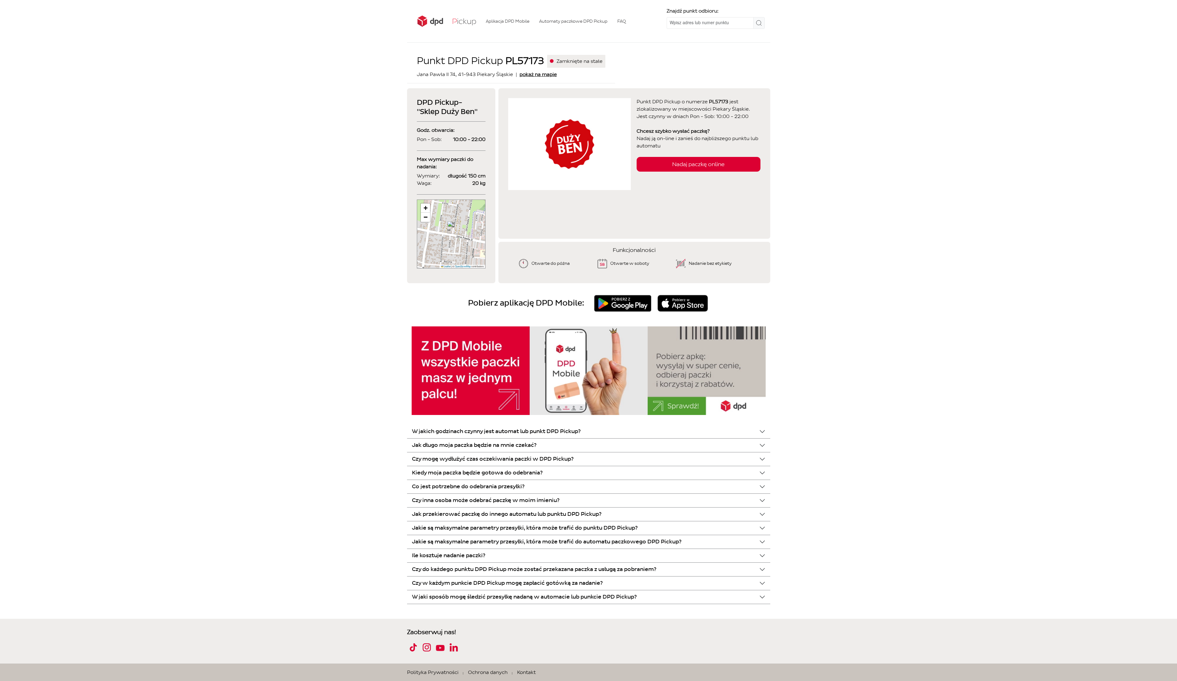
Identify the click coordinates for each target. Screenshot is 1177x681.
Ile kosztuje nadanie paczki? (448, 555)
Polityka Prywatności (433, 672)
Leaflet (447, 266)
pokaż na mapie (538, 74)
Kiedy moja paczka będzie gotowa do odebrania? (477, 472)
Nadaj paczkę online (698, 164)
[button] (451, 227)
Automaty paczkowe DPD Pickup (573, 21)
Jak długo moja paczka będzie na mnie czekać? (474, 445)
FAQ (621, 21)
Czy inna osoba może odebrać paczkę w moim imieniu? (485, 500)
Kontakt (526, 672)
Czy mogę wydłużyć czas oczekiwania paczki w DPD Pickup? (492, 458)
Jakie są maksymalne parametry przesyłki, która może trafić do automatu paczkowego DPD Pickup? (546, 541)
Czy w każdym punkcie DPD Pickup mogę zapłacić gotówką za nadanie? (507, 583)
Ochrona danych (488, 672)
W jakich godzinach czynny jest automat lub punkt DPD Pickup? (496, 431)
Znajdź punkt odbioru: (692, 11)
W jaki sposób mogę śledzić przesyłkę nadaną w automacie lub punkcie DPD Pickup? (524, 596)
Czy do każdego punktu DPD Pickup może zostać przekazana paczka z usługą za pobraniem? (534, 569)
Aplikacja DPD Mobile (507, 21)
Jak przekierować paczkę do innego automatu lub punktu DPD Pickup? (506, 514)
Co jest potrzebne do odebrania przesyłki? (468, 486)
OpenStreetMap (463, 266)
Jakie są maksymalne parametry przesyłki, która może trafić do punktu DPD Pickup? (525, 527)
